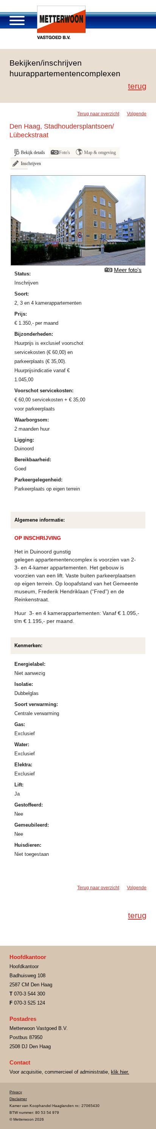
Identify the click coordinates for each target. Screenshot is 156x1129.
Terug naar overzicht (98, 113)
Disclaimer (18, 1099)
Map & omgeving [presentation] (100, 152)
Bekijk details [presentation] (33, 152)
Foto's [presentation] (64, 152)
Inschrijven (24, 163)
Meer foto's (128, 270)
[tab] (30, 152)
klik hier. (120, 1072)
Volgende (137, 113)
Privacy (15, 1092)
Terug (137, 86)
